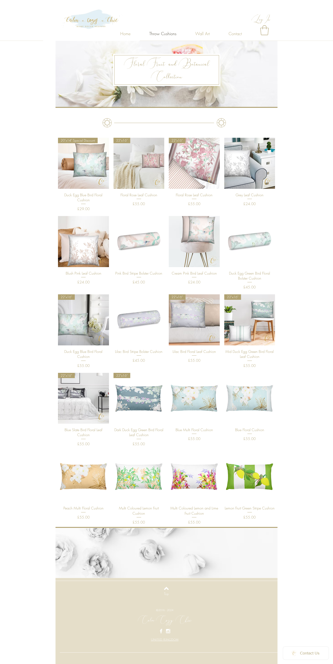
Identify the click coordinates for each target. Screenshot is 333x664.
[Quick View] (249, 163)
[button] (264, 30)
